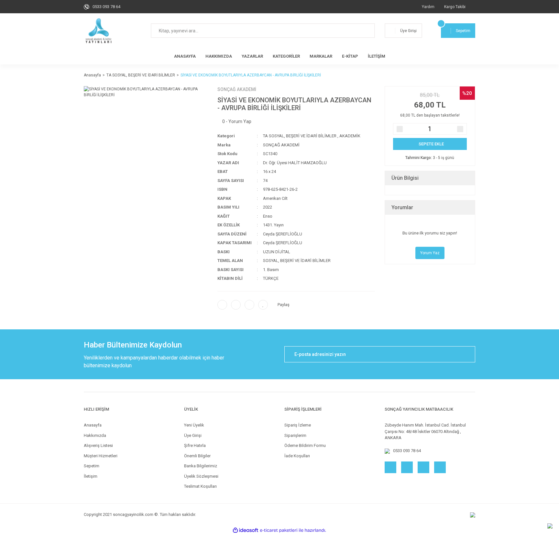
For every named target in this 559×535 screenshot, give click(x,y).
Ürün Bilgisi (405, 178)
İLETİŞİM (376, 56)
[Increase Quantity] (460, 129)
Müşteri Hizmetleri (100, 455)
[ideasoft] (245, 530)
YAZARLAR (252, 56)
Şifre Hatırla (195, 445)
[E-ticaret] (279, 530)
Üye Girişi (193, 435)
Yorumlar (402, 207)
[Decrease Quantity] (400, 129)
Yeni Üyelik (194, 425)
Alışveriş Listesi (98, 445)
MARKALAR (321, 56)
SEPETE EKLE (431, 144)
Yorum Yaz (430, 253)
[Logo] (98, 31)
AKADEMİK (349, 135)
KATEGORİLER (286, 56)
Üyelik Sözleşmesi (201, 476)
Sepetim (91, 465)
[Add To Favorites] (263, 305)
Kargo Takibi (455, 7)
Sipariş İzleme (297, 425)
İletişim (90, 476)
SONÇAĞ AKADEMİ (236, 89)
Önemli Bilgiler (197, 455)
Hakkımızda (95, 435)
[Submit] (467, 354)
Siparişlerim (295, 435)
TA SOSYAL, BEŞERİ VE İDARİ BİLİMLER (299, 135)
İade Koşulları (297, 455)
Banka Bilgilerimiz (200, 465)
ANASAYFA (185, 56)
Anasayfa (93, 425)
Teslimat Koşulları (200, 486)
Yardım (428, 7)
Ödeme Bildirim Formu (305, 445)
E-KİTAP (350, 56)
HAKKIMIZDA (218, 56)
